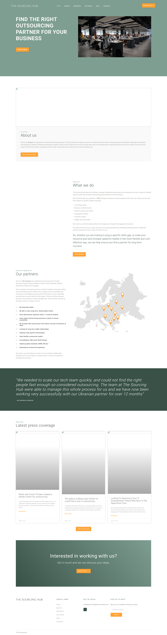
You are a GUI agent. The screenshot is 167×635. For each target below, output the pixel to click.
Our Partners (88, 6)
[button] (114, 36)
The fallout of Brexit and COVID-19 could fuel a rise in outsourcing (81, 500)
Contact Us (106, 6)
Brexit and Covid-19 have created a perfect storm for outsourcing (35, 495)
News (98, 6)
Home (58, 6)
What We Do (77, 6)
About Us (67, 6)
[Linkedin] (85, 609)
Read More (22, 511)
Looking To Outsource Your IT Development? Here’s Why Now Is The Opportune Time (129, 501)
